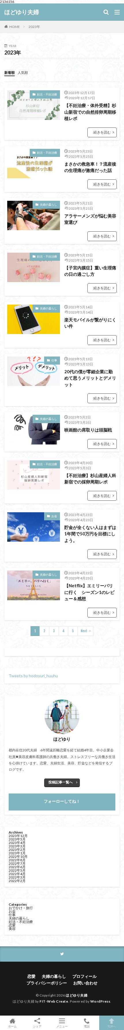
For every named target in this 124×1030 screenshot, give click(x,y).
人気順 (23, 72)
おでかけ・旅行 (21, 908)
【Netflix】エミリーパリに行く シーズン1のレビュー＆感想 (89, 592)
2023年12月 (18, 836)
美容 (12, 928)
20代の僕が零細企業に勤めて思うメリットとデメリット (90, 378)
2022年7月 (17, 863)
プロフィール (84, 976)
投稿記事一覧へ (60, 782)
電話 (87, 1026)
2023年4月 (17, 842)
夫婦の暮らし (48, 204)
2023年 (34, 27)
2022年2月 (17, 881)
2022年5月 (17, 870)
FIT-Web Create (54, 1001)
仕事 (54, 360)
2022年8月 (17, 860)
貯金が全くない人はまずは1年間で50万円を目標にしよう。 (90, 534)
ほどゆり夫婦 (21, 12)
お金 (54, 516)
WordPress (100, 1001)
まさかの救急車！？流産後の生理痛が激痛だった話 (90, 167)
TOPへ (112, 1026)
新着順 (9, 72)
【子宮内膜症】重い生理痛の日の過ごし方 (90, 271)
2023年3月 (17, 846)
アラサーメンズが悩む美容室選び (90, 219)
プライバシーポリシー (47, 982)
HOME (14, 27)
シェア (37, 1026)
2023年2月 (17, 849)
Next (84, 631)
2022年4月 (17, 874)
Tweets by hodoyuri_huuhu (33, 675)
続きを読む (102, 132)
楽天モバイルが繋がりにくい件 (90, 323)
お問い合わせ (85, 982)
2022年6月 (17, 867)
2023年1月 (17, 853)
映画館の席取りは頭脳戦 (88, 429)
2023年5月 (17, 839)
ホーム (12, 1026)
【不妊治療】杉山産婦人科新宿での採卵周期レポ (90, 479)
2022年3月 (17, 877)
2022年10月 (18, 856)
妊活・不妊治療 (47, 94)
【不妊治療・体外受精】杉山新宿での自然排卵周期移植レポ (90, 112)
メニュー (62, 1026)
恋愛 (12, 925)
